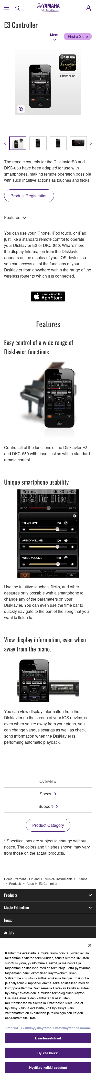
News (8, 920)
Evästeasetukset (48, 1038)
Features (12, 217)
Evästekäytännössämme (72, 1027)
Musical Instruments (58, 879)
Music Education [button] (16, 907)
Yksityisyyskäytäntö (35, 1027)
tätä (33, 1017)
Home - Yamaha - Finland (22, 879)
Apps (30, 883)
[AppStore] (48, 296)
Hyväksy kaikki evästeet (48, 1067)
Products (15, 883)
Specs (45, 794)
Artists (9, 933)
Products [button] (10, 895)
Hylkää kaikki (48, 1052)
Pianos (82, 879)
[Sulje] (89, 945)
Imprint (12, 1027)
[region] (48, 1007)
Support (45, 806)
